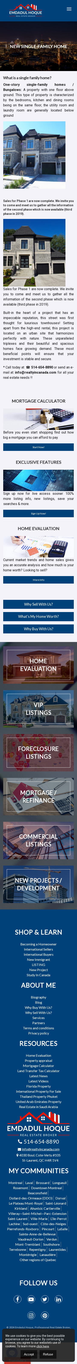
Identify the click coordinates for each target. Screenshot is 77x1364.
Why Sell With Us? (38, 604)
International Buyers (38, 954)
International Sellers (38, 949)
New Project (38, 970)
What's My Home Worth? (38, 616)
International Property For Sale (38, 1091)
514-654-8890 (41, 1141)
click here (42, 1346)
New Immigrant (38, 959)
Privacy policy (38, 1033)
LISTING (38, 964)
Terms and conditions (38, 1028)
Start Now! (39, 447)
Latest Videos (38, 1081)
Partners (38, 1023)
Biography (38, 997)
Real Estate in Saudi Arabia (38, 1106)
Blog (38, 1002)
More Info (38, 579)
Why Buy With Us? (38, 629)
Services (39, 1017)
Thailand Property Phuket (39, 1096)
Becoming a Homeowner (38, 944)
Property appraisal (38, 1060)
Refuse (48, 1354)
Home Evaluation (38, 1055)
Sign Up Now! (38, 513)
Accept (29, 1354)
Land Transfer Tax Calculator (38, 1071)
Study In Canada (38, 975)
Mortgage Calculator (38, 1065)
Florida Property (38, 1086)
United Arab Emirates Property (38, 1101)
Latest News (38, 1076)
